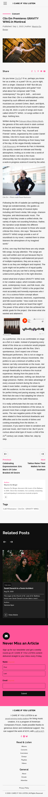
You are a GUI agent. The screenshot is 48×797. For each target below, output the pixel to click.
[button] (5, 3)
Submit (24, 693)
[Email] (44, 71)
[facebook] (21, 736)
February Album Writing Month (31, 121)
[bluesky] (27, 736)
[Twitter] (35, 71)
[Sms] (41, 71)
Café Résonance (9, 146)
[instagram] (24, 736)
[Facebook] (32, 71)
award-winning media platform (17, 719)
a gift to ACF (39, 731)
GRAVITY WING (32, 509)
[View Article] (24, 584)
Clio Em (18, 78)
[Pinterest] (38, 71)
